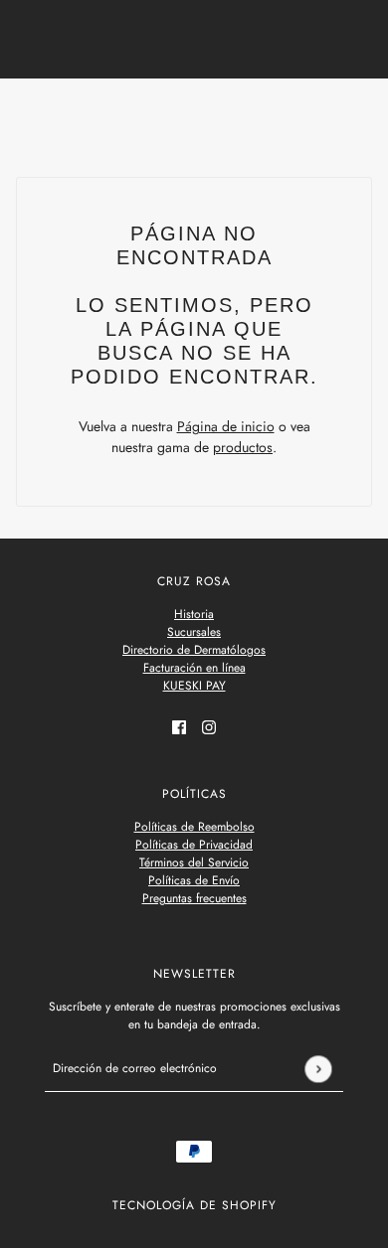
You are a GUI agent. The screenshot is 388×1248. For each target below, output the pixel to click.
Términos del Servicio (194, 862)
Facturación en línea (194, 668)
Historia (194, 614)
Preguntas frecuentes (194, 898)
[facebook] (179, 725)
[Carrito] (361, 112)
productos (243, 447)
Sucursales (194, 632)
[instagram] (209, 725)
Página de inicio (226, 426)
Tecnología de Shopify (194, 1205)
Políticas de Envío (194, 880)
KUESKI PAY (194, 686)
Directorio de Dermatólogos (194, 650)
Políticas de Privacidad (194, 845)
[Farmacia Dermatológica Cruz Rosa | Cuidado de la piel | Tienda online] (194, 111)
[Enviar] (317, 1068)
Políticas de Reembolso (194, 827)
